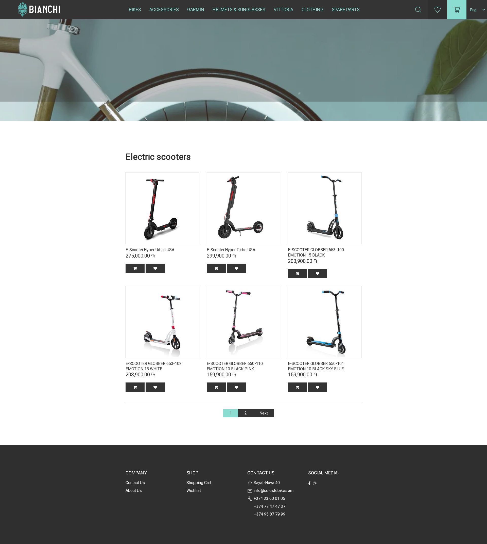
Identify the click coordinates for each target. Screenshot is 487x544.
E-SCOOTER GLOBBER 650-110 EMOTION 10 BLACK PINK (235, 366)
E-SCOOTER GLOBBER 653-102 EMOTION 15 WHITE (154, 366)
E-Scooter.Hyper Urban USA (150, 249)
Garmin (195, 9)
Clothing (312, 9)
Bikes (135, 9)
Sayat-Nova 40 (266, 482)
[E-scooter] (162, 207)
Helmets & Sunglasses (239, 9)
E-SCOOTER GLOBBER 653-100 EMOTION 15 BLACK (316, 252)
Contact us (135, 482)
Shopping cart (198, 482)
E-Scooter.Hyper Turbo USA (231, 249)
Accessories (164, 9)
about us (134, 490)
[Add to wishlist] (155, 268)
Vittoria (283, 9)
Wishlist (193, 490)
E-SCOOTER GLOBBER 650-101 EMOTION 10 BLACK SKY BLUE (316, 366)
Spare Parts (346, 9)
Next (263, 413)
